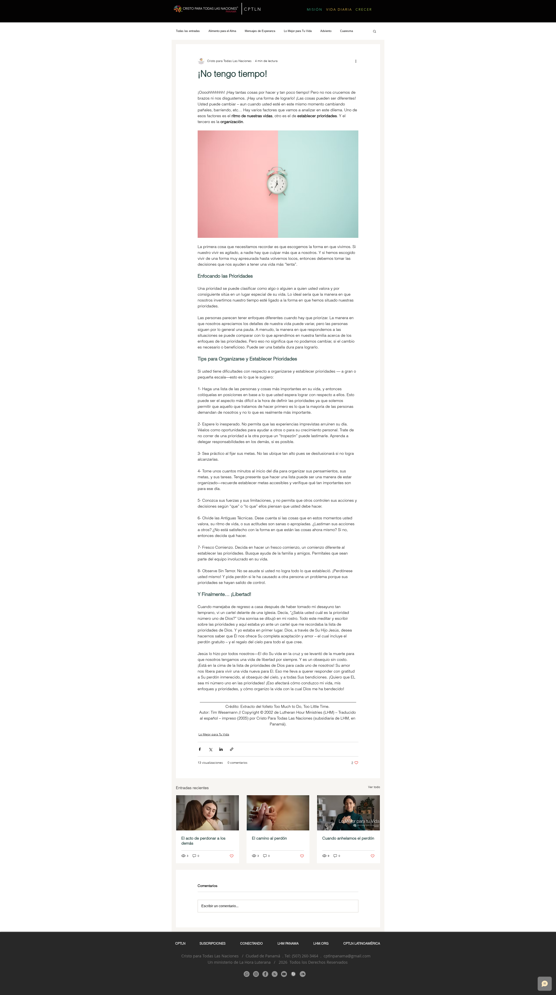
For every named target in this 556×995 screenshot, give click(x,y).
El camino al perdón (269, 838)
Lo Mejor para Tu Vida (298, 31)
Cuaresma (346, 31)
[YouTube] (284, 974)
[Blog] (275, 974)
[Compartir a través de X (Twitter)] (210, 749)
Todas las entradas (188, 31)
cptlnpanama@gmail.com (347, 955)
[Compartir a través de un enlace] (232, 749)
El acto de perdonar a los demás (203, 841)
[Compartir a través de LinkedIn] (221, 749)
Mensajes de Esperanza (260, 31)
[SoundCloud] (303, 974)
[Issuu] (293, 974)
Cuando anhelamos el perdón (348, 838)
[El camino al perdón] (278, 812)
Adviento (325, 31)
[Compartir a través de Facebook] (200, 749)
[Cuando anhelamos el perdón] (348, 812)
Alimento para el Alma (222, 31)
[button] (374, 31)
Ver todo (374, 787)
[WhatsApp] (247, 974)
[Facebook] (265, 974)
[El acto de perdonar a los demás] (207, 812)
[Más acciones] (355, 60)
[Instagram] (256, 974)
